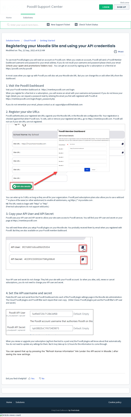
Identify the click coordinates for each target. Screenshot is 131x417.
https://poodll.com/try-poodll (19, 68)
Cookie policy (114, 402)
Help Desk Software (59, 410)
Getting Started (47, 40)
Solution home (13, 40)
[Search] (8, 25)
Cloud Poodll (30, 40)
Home (9, 17)
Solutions (28, 17)
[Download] (59, 211)
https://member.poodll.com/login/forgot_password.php (30, 99)
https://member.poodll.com (54, 89)
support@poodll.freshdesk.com (69, 104)
